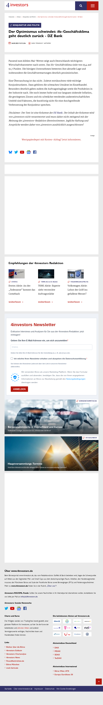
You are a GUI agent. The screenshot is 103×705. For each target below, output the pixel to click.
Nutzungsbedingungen (75, 379)
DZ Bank (57, 113)
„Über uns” (51, 585)
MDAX (57, 651)
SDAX (57, 654)
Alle (92, 5)
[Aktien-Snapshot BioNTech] (77, 621)
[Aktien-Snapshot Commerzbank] (87, 621)
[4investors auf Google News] (28, 152)
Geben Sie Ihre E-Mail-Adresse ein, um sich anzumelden (39, 340)
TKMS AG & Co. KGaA (49, 282)
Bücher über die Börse (15, 647)
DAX (57, 647)
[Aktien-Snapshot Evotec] (77, 628)
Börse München (12, 664)
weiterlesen (15, 301)
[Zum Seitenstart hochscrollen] (99, 682)
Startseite (8, 688)
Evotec (15, 282)
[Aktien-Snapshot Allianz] (57, 621)
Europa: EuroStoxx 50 (64, 674)
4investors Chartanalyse (16, 653)
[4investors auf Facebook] (34, 152)
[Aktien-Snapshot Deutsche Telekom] (67, 628)
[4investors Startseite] (17, 5)
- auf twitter (47, 43)
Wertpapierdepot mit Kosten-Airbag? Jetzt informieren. (51, 140)
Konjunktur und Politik (29, 17)
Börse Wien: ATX (62, 671)
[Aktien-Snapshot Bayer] (67, 621)
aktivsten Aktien (23, 627)
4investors (11, 17)
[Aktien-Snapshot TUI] (67, 634)
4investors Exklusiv (14, 650)
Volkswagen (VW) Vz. (80, 282)
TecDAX (58, 658)
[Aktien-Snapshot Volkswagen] (87, 634)
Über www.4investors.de (23, 688)
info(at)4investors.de (29, 596)
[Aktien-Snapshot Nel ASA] (87, 628)
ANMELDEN (19, 389)
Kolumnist (39, 43)
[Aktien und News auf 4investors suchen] (81, 5)
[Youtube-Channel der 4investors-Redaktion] (22, 152)
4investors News (13, 657)
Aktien (19, 17)
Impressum (38, 688)
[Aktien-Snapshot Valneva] (77, 634)
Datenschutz (49, 688)
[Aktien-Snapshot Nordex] (57, 634)
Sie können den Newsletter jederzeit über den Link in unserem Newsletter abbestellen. (39, 365)
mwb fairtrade (12, 667)
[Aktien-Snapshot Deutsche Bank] (57, 628)
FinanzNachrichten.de (15, 660)
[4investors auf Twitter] (16, 152)
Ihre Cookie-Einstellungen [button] (66, 688)
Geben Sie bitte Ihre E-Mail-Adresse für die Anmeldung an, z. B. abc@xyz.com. (40, 353)
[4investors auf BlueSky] (10, 152)
